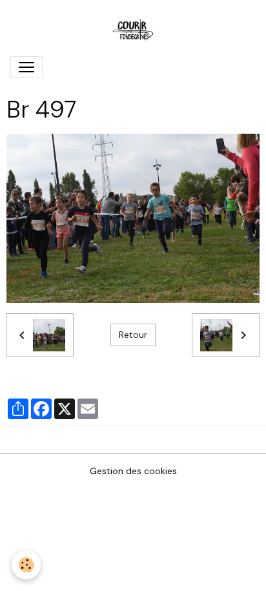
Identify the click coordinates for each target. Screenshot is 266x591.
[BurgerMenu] (26, 67)
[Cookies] (26, 564)
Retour (133, 334)
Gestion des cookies (133, 471)
